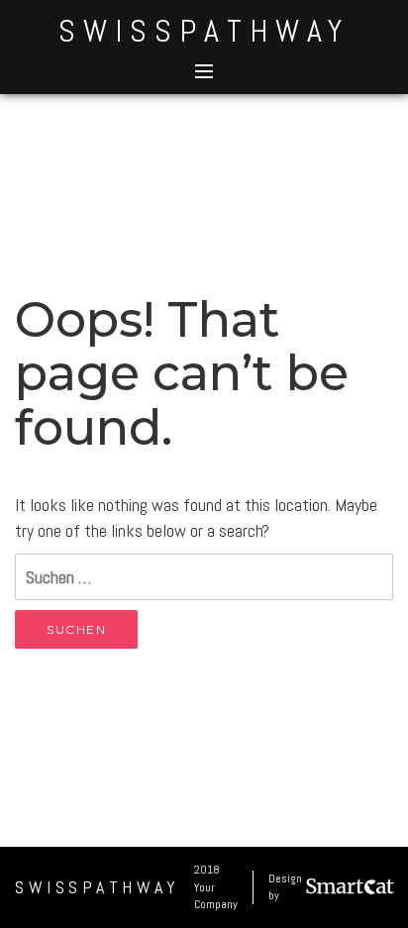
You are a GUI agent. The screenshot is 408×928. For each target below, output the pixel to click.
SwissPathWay (204, 31)
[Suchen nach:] (204, 577)
